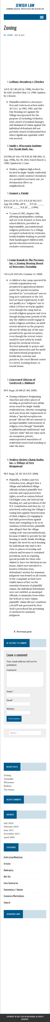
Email (9, 700)
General (7, 902)
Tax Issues (9, 789)
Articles (7, 863)
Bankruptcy (8, 870)
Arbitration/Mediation (13, 857)
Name (10, 691)
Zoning (7, 775)
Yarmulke (8, 778)
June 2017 (9, 830)
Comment (12, 669)
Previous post (24, 631)
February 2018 (11, 826)
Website (10, 708)
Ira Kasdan (31, 1016)
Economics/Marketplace (14, 896)
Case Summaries (11, 883)
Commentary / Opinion (13, 889)
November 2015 (12, 833)
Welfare (8, 785)
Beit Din (7, 876)
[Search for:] (25, 732)
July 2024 (8, 823)
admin (10, 35)
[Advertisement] (25, 749)
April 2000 (9, 837)
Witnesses (9, 782)
